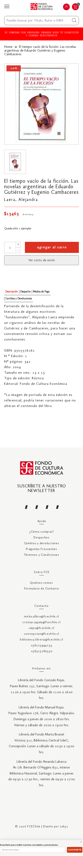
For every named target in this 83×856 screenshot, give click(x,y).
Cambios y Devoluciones (18, 298)
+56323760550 (41, 651)
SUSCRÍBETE (74, 849)
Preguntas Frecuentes (41, 549)
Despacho (25, 291)
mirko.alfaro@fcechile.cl (41, 616)
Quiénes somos (41, 583)
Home (8, 47)
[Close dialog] (81, 842)
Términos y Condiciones (41, 555)
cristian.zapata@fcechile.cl (41, 622)
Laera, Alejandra (21, 199)
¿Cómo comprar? (41, 532)
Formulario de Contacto (41, 588)
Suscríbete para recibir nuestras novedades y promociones (29, 845)
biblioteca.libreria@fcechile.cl (41, 639)
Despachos (41, 537)
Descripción (11, 291)
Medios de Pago (41, 291)
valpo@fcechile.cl (41, 628)
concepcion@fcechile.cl (41, 634)
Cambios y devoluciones (41, 543)
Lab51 (64, 826)
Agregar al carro (52, 247)
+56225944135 (41, 645)
